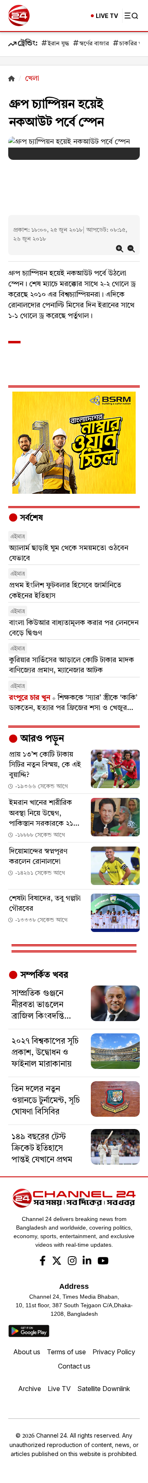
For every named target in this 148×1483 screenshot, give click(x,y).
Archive (29, 1388)
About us (26, 1352)
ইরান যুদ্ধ (58, 44)
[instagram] (72, 1262)
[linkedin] (87, 1262)
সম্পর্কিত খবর (43, 975)
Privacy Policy (113, 1352)
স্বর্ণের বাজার (94, 44)
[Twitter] (57, 1262)
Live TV (59, 1388)
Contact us (74, 1366)
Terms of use (66, 1352)
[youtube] (103, 1262)
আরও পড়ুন (41, 739)
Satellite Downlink (103, 1388)
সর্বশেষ (30, 518)
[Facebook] (42, 1262)
